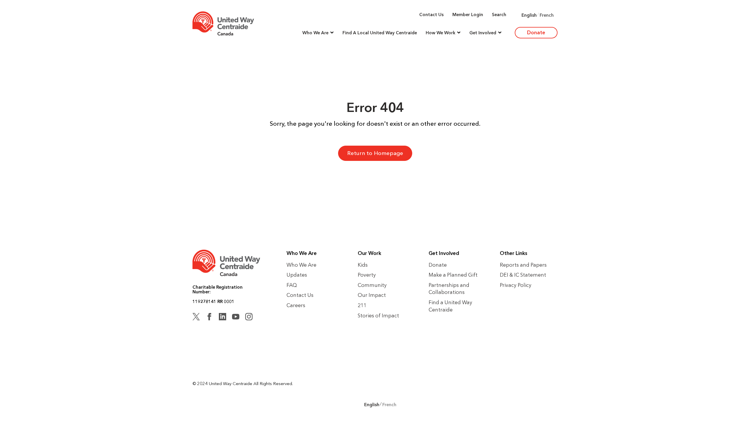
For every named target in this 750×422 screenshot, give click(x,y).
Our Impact (372, 295)
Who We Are (301, 265)
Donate (536, 32)
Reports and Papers (523, 265)
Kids (363, 265)
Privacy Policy (515, 285)
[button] (318, 32)
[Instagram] (249, 317)
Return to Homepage (375, 153)
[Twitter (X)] (196, 317)
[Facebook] (209, 317)
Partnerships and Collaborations (449, 288)
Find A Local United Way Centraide (379, 32)
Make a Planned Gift (453, 275)
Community (372, 285)
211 (362, 305)
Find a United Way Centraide (450, 306)
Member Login (467, 14)
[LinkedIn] (222, 317)
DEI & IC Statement (523, 275)
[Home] (223, 23)
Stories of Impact (378, 315)
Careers (296, 305)
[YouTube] (235, 317)
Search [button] (499, 14)
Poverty (367, 275)
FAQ (292, 285)
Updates (297, 275)
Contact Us (431, 14)
